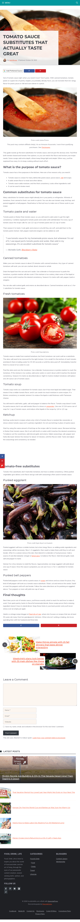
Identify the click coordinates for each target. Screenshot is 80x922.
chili (62, 178)
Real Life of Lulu (35, 614)
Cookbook (12, 911)
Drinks (33, 867)
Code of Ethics (51, 911)
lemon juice (36, 556)
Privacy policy (40, 914)
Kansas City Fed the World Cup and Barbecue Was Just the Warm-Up (41, 808)
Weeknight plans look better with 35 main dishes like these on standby (28, 661)
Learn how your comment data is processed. (48, 738)
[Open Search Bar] (77, 3)
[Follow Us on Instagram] (10, 888)
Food (33, 863)
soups (43, 580)
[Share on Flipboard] (2, 465)
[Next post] (75, 661)
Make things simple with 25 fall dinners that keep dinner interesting (52, 645)
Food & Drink (34, 859)
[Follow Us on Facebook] (6, 888)
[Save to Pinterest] (40, 71)
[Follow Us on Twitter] (14, 888)
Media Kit (21, 911)
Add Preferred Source (14, 71)
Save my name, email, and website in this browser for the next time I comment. (34, 727)
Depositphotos (47, 904)
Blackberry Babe (29, 250)
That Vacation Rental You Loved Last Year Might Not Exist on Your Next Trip (43, 792)
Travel (32, 870)
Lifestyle (33, 874)
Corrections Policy (65, 911)
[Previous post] (5, 645)
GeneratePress (53, 901)
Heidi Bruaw (13, 60)
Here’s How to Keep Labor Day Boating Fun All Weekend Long (38, 823)
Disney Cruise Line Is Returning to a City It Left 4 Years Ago (36, 838)
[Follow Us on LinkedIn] (19, 888)
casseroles (50, 406)
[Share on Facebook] (29, 71)
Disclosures (46, 147)
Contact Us (30, 911)
